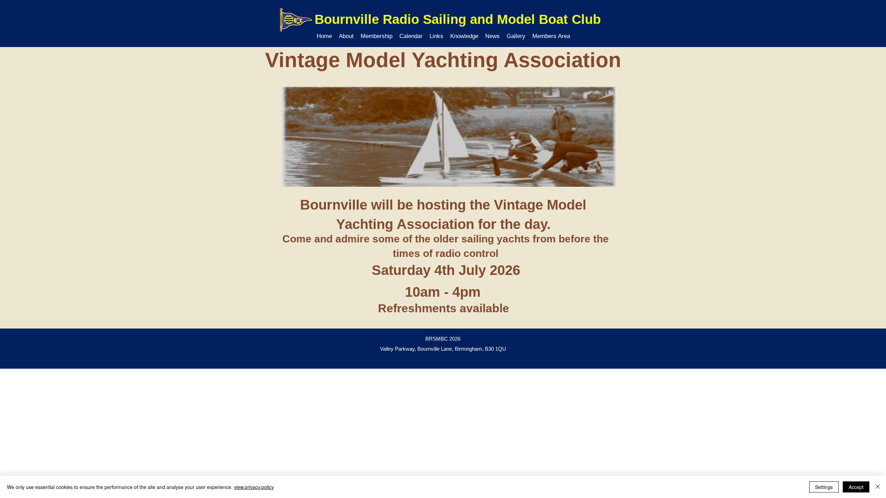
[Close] (878, 486)
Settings (824, 486)
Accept (856, 486)
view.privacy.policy (254, 486)
